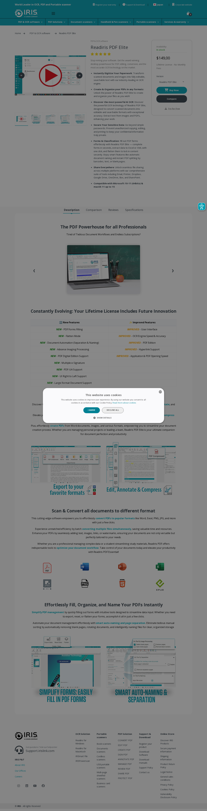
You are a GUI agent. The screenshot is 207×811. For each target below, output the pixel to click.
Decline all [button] (113, 410)
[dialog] (103, 405)
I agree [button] (91, 410)
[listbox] (160, 391)
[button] (103, 417)
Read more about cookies (124, 402)
